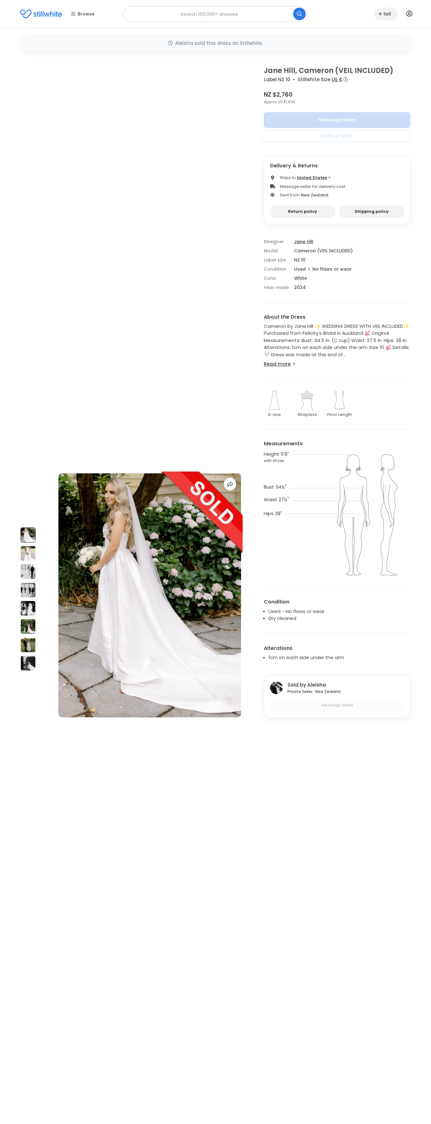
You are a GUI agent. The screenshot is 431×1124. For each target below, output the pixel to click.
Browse (86, 14)
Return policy (302, 211)
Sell (387, 14)
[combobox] (215, 13)
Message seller (337, 120)
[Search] (299, 14)
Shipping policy (372, 211)
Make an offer (337, 136)
